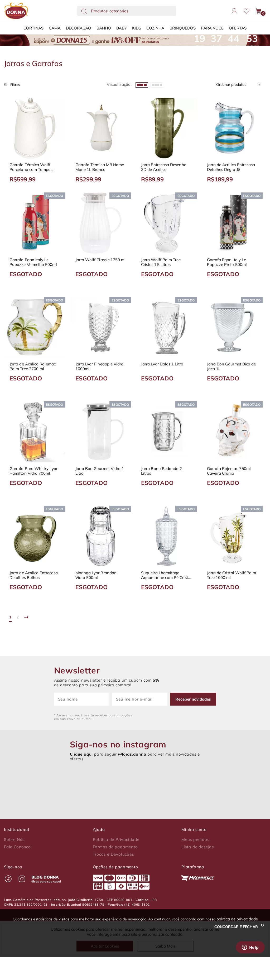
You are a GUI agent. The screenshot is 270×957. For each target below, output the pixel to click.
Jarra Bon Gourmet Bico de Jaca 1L (231, 366)
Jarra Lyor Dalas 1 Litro (162, 364)
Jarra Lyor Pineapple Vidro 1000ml (99, 366)
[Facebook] (8, 879)
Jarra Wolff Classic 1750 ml (100, 259)
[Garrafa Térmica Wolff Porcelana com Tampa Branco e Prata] (34, 128)
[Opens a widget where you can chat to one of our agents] (250, 947)
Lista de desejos (197, 847)
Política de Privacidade (116, 839)
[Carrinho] (258, 11)
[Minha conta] (234, 11)
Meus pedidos (195, 839)
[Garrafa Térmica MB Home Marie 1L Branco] (100, 128)
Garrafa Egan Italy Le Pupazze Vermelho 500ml (33, 262)
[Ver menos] (142, 84)
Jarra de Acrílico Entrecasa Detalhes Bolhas (33, 575)
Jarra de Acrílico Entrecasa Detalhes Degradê (231, 167)
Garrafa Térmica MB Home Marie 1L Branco (99, 167)
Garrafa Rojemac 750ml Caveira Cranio (229, 471)
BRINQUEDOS (183, 28)
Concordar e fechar (236, 926)
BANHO (104, 28)
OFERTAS (238, 28)
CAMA (55, 28)
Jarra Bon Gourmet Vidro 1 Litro (99, 471)
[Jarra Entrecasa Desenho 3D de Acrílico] (166, 128)
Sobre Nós (14, 839)
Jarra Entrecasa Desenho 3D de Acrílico (163, 167)
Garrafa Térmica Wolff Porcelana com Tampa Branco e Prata (30, 167)
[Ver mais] (157, 84)
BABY (121, 28)
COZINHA (155, 28)
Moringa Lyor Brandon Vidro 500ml (96, 575)
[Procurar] (84, 11)
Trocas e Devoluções (113, 854)
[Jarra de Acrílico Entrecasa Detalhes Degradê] (232, 128)
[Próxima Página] (26, 617)
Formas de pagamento (115, 847)
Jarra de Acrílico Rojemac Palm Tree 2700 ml (32, 366)
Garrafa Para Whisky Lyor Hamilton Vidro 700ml (33, 471)
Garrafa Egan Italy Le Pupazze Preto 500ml (227, 262)
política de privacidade (237, 918)
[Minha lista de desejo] (246, 10)
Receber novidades (193, 699)
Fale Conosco (17, 847)
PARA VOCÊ (212, 28)
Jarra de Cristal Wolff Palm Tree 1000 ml (231, 575)
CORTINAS (33, 28)
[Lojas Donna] (16, 11)
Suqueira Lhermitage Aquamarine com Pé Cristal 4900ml (166, 575)
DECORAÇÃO (78, 28)
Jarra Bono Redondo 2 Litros (161, 471)
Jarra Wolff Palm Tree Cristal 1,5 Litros (161, 262)
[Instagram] (22, 879)
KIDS (136, 28)
